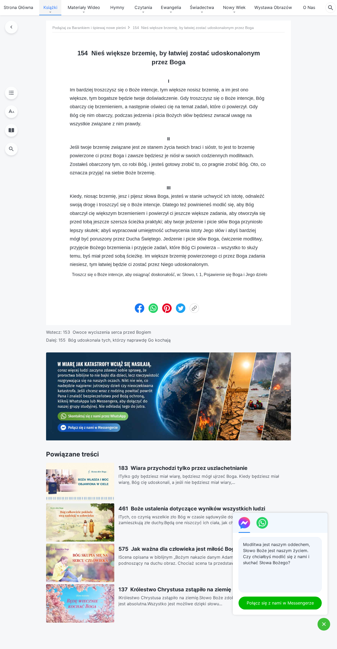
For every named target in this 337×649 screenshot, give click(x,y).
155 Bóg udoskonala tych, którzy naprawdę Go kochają (114, 340)
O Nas (309, 7)
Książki (50, 7)
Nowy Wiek (234, 7)
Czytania (143, 7)
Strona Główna (18, 7)
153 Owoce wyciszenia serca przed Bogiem (107, 332)
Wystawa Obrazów (273, 7)
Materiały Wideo (84, 7)
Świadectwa (202, 7)
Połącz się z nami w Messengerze (280, 603)
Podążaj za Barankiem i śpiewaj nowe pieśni (89, 28)
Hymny (117, 7)
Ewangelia (171, 7)
